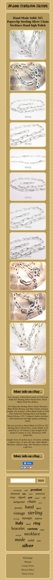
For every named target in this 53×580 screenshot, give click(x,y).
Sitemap (27, 562)
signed (21, 497)
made (20, 539)
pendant (36, 489)
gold (30, 497)
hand (29, 506)
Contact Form (28, 566)
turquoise (19, 502)
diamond (15, 493)
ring (36, 523)
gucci (39, 508)
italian (42, 530)
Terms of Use (28, 574)
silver (27, 545)
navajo (27, 518)
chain (32, 501)
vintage (19, 513)
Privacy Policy (27, 570)
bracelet (18, 528)
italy (19, 523)
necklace (32, 533)
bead (28, 524)
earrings (16, 519)
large (12, 497)
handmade (18, 490)
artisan (37, 498)
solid (31, 540)
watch (31, 494)
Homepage (28, 558)
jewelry (18, 507)
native (38, 518)
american (40, 493)
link (24, 494)
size (39, 540)
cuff (44, 497)
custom (32, 529)
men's (40, 503)
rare (26, 490)
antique (18, 535)
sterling (35, 512)
